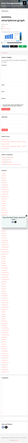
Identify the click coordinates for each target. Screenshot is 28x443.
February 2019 (4, 364)
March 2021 (4, 321)
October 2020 (4, 332)
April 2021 (3, 318)
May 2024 (3, 233)
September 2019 (5, 362)
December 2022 (5, 272)
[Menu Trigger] (25, 3)
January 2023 (4, 270)
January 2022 (4, 298)
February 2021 (4, 323)
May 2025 (3, 205)
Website (3, 98)
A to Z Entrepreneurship (12, 3)
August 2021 (4, 309)
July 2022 (3, 284)
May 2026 (3, 178)
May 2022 (3, 288)
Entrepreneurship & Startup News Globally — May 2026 (13, 146)
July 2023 (3, 256)
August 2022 (4, 281)
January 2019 (4, 367)
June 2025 (3, 203)
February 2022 (4, 295)
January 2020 (4, 353)
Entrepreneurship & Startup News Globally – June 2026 (13, 141)
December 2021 (5, 300)
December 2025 (5, 189)
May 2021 (3, 316)
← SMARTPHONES (4, 53)
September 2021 (5, 307)
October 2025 (4, 194)
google (3, 164)
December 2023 (5, 244)
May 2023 (3, 261)
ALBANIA (11, 157)
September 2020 (5, 334)
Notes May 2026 (5, 148)
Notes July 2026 (4, 139)
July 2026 (3, 173)
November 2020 (5, 330)
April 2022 (3, 291)
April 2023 (3, 263)
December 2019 (5, 355)
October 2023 (4, 249)
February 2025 (4, 212)
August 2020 (4, 337)
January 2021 (4, 325)
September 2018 (5, 371)
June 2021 (3, 314)
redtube (3, 159)
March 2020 (4, 348)
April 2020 (3, 346)
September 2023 (5, 251)
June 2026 (3, 175)
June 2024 (3, 231)
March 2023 (4, 265)
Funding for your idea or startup (13, 164)
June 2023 (3, 258)
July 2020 (3, 339)
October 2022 (4, 277)
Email (3, 91)
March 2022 (4, 293)
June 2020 (3, 341)
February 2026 (4, 185)
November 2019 (5, 358)
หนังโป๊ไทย (3, 162)
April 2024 (3, 235)
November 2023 (5, 247)
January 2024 (4, 242)
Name (3, 84)
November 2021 (5, 302)
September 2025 (5, 196)
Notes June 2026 (5, 144)
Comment (4, 65)
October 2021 (4, 304)
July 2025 (3, 201)
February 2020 (4, 351)
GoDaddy (16, 440)
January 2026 (4, 187)
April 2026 (3, 180)
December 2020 (5, 328)
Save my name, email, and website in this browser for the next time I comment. (13, 105)
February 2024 (4, 240)
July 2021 (3, 311)
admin (4, 26)
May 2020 (3, 344)
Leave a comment (6, 28)
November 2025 (5, 191)
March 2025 (4, 210)
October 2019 (4, 360)
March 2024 (4, 238)
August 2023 (4, 254)
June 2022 (3, 286)
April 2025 (3, 208)
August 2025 (4, 198)
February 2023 (4, 268)
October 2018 (4, 369)
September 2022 (5, 279)
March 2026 (4, 182)
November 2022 (5, 274)
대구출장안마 (4, 157)
